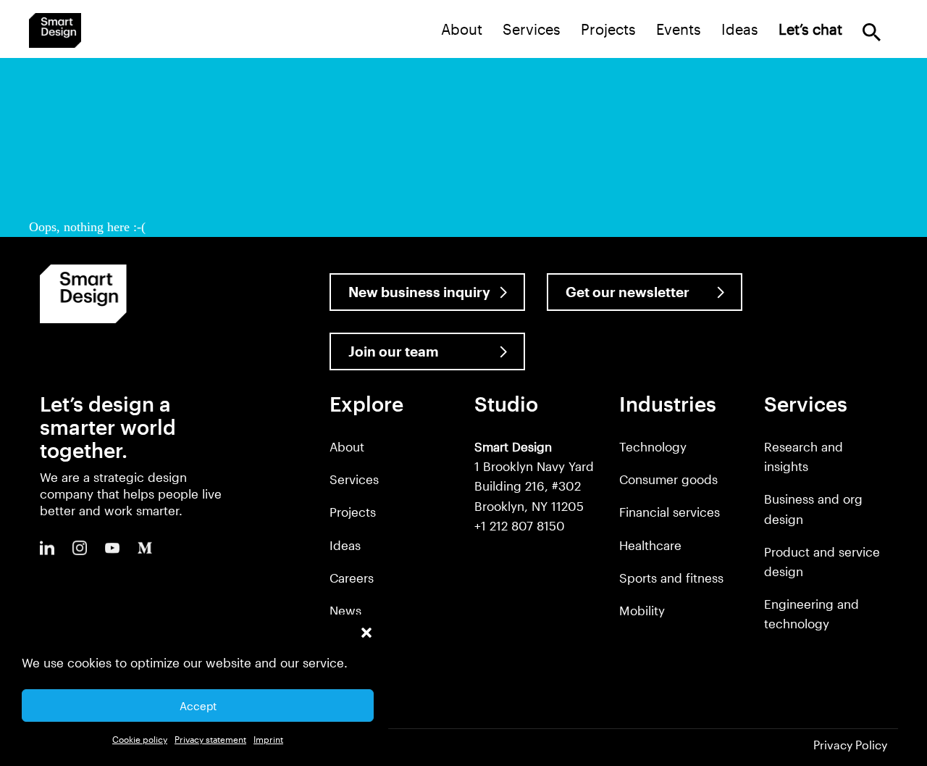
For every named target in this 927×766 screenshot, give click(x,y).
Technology (653, 446)
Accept (198, 705)
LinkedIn (47, 548)
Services (532, 29)
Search (872, 32)
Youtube (112, 548)
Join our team (393, 351)
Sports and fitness (671, 577)
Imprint (268, 739)
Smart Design (55, 30)
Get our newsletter (627, 291)
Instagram (79, 548)
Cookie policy (139, 739)
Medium (145, 548)
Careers (352, 577)
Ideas (739, 29)
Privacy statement (210, 739)
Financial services (669, 511)
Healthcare (650, 545)
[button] (366, 632)
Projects (608, 29)
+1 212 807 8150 (519, 525)
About (461, 29)
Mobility (642, 610)
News (345, 610)
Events (678, 29)
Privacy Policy (850, 745)
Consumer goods (668, 479)
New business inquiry (419, 291)
